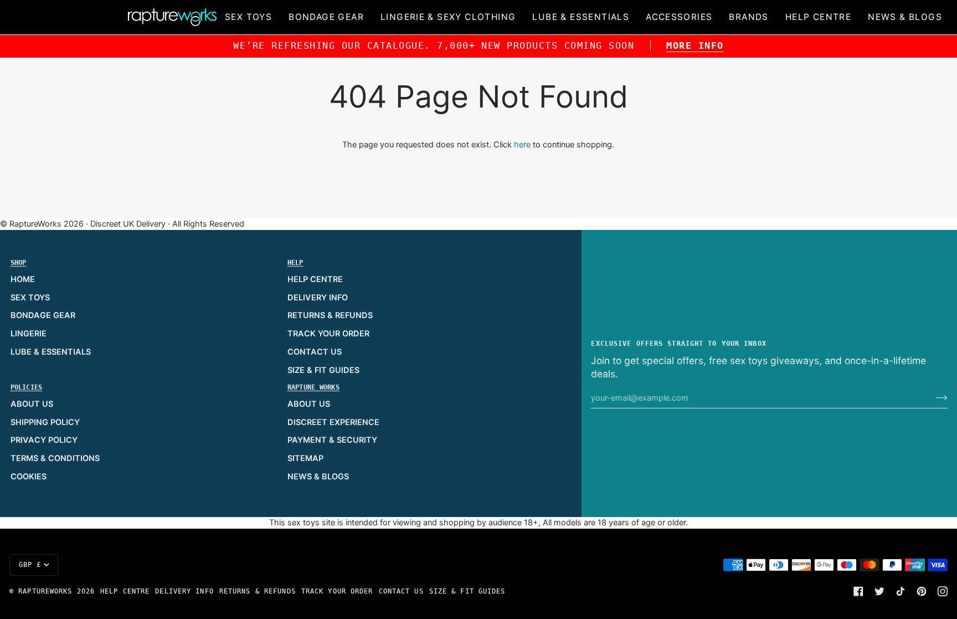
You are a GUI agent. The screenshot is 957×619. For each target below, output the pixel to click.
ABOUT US (32, 404)
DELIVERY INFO (317, 298)
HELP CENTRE (315, 279)
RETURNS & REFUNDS (330, 315)
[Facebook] (858, 591)
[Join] (933, 398)
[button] (248, 17)
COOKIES (29, 477)
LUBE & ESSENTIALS (51, 352)
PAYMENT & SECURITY (332, 440)
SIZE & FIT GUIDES (323, 370)
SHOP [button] (19, 263)
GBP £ (30, 565)
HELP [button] (295, 263)
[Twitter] (879, 591)
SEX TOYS (30, 298)
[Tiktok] (900, 591)
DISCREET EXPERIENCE (333, 422)
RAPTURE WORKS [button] (313, 387)
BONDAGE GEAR (43, 315)
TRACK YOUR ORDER (328, 334)
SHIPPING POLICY (45, 422)
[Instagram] (943, 591)
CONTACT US (314, 352)
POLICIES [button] (27, 387)
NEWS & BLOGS (318, 477)
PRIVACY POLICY (44, 440)
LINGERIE (29, 334)
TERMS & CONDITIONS (55, 458)
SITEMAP (305, 458)
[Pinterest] (922, 591)
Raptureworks (45, 591)
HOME (23, 279)
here (522, 145)
